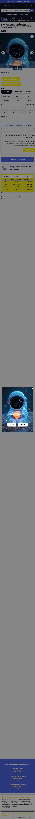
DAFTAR (22, 424)
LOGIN (12, 424)
